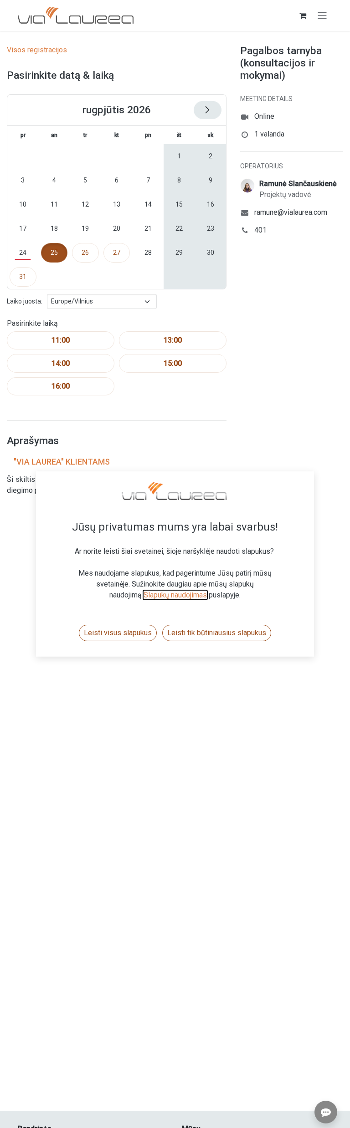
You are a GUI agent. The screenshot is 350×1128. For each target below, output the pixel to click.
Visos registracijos (37, 50)
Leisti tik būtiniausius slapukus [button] (216, 632)
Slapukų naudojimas (175, 595)
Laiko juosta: (24, 301)
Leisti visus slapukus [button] (118, 632)
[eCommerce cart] (302, 15)
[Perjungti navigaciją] (322, 15)
